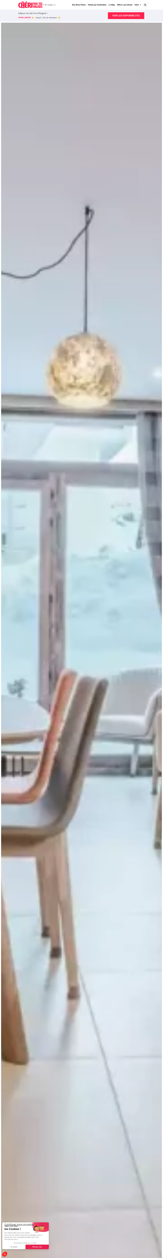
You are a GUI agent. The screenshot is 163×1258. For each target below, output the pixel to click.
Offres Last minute (124, 5)
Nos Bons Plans (79, 5)
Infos (137, 5)
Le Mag (112, 5)
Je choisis (13, 1247)
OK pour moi (37, 1247)
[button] (145, 5)
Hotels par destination (97, 5)
